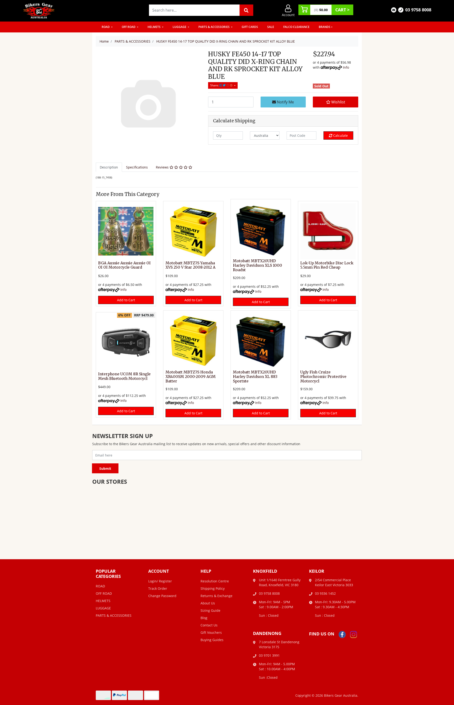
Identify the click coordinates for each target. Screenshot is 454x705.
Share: (214, 85)
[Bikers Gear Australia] (39, 10)
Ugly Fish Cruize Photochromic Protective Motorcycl (323, 376)
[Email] (393, 9)
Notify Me (285, 102)
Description (109, 167)
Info (346, 67)
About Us (208, 603)
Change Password (162, 596)
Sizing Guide (210, 610)
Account (288, 15)
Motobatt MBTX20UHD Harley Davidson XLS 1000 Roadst (257, 265)
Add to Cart (126, 300)
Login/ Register (160, 581)
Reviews (163, 167)
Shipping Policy (213, 588)
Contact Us (209, 625)
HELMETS (154, 27)
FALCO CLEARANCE (296, 27)
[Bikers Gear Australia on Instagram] (353, 634)
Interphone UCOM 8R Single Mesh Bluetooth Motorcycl (124, 376)
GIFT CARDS (250, 27)
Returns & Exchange (216, 596)
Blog (204, 618)
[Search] (246, 10)
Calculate (340, 135)
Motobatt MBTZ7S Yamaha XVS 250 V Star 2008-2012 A (190, 265)
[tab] (109, 167)
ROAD (106, 27)
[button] (335, 102)
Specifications (137, 167)
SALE (270, 27)
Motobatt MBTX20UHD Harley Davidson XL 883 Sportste (255, 376)
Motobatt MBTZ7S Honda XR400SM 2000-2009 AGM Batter (191, 376)
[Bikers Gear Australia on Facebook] (342, 634)
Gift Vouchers (211, 632)
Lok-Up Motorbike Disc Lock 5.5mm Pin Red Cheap (327, 265)
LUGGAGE (180, 27)
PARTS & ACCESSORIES (214, 27)
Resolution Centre (215, 581)
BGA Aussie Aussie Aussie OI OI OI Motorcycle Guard (124, 265)
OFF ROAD (129, 27)
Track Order (157, 588)
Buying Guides (212, 640)
